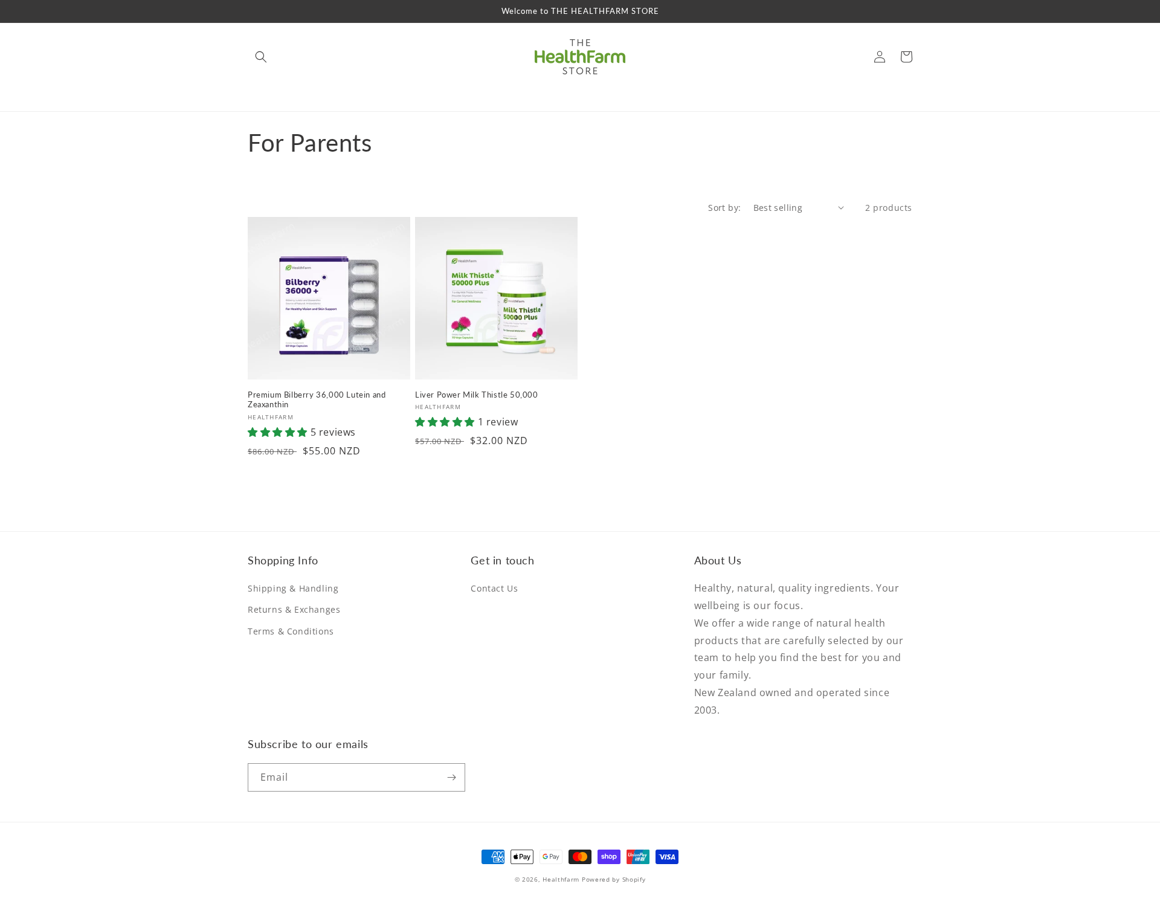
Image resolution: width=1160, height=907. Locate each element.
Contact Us (494, 588)
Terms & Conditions (291, 631)
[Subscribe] (451, 777)
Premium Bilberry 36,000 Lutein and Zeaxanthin (316, 400)
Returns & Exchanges (294, 609)
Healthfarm (561, 879)
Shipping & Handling (293, 588)
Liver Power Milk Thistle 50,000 (476, 394)
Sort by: (724, 207)
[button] (261, 57)
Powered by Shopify (614, 879)
